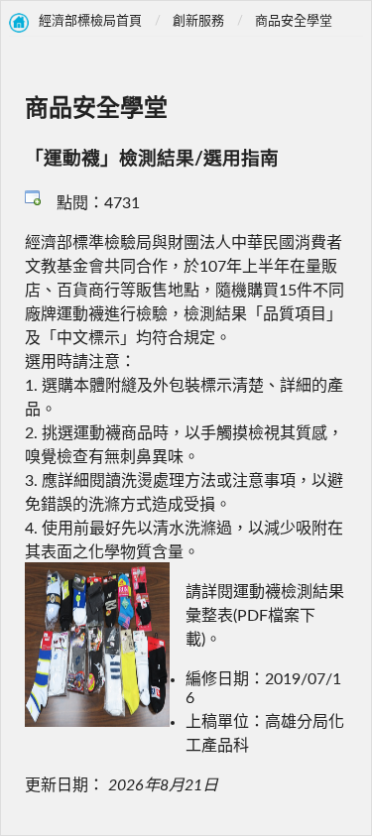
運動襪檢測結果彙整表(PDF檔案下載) (265, 616)
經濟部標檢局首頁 (90, 21)
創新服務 (198, 21)
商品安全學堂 (293, 21)
